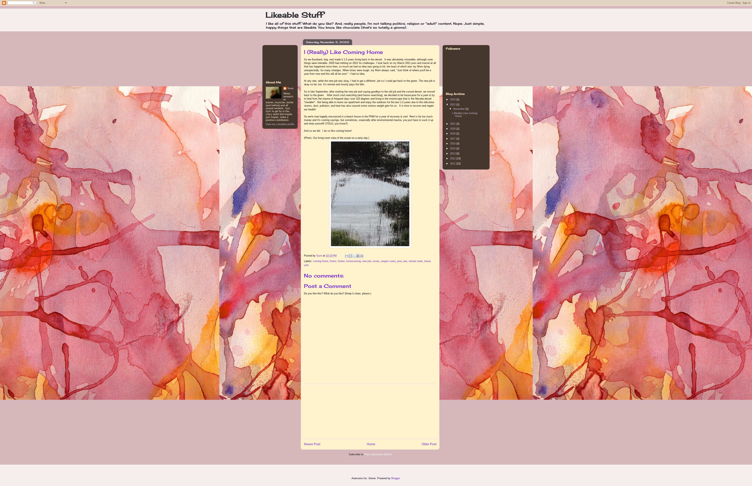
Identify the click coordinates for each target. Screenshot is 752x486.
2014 (453, 148)
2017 (453, 138)
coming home (320, 261)
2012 (453, 158)
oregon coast (388, 261)
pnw (399, 261)
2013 (453, 153)
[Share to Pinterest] (362, 256)
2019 (453, 128)
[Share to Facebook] (358, 256)
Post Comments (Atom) (378, 454)
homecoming (353, 261)
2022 (453, 104)
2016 (453, 143)
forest (333, 261)
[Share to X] (354, 256)
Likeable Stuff (294, 14)
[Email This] (347, 256)
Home (371, 444)
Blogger (395, 478)
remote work (416, 261)
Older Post (429, 444)
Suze (319, 255)
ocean (375, 261)
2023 (453, 99)
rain (405, 261)
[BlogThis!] (350, 256)
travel (427, 261)
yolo (306, 265)
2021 (453, 123)
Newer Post (312, 444)
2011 (453, 163)
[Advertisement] (370, 411)
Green (341, 261)
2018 (453, 133)
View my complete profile (280, 124)
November (459, 108)
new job (366, 261)
